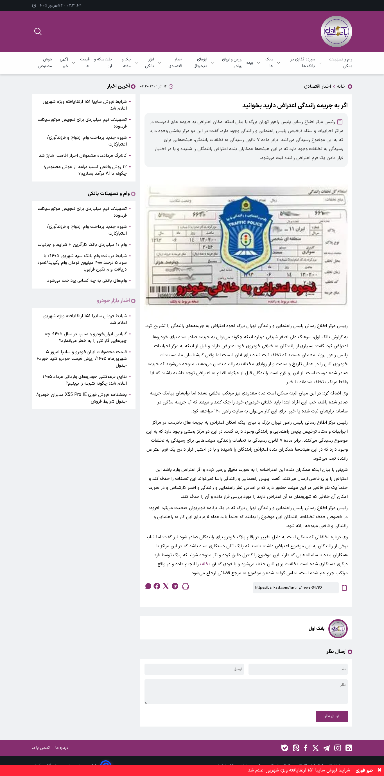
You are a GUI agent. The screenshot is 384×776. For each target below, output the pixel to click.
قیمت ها (84, 62)
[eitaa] (296, 748)
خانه (341, 86)
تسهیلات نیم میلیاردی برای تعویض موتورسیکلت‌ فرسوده (82, 123)
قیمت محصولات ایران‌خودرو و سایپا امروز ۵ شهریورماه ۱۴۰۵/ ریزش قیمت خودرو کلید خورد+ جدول (82, 359)
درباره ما (62, 748)
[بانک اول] (336, 31)
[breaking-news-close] (379, 770)
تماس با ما (41, 748)
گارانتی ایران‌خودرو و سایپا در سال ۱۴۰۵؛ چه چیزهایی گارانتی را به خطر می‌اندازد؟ (86, 337)
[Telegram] (326, 748)
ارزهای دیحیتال (200, 62)
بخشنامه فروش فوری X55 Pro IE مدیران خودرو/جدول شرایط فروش (81, 398)
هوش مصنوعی (45, 62)
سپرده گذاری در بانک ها (302, 62)
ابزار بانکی (149, 62)
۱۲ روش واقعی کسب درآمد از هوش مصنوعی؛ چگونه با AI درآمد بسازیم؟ (85, 170)
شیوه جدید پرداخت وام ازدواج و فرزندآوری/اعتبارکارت (87, 141)
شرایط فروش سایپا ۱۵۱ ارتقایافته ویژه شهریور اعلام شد (85, 105)
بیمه (249, 63)
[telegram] (174, 586)
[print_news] (185, 588)
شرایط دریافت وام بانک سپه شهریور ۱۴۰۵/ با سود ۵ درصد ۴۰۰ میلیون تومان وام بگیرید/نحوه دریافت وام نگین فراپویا (82, 263)
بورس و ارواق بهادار (232, 62)
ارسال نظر (332, 716)
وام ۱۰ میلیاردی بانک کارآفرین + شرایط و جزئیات (82, 244)
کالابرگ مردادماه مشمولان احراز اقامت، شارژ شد (83, 155)
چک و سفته (126, 62)
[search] (38, 31)
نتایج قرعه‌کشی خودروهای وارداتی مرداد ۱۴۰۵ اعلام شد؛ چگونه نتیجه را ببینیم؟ (84, 380)
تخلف (205, 564)
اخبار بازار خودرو (113, 301)
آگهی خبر (64, 62)
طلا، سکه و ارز (103, 62)
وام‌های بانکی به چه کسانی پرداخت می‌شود (87, 280)
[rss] (348, 748)
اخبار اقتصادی (175, 62)
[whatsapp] (147, 586)
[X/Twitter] (315, 748)
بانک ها (269, 62)
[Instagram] (337, 748)
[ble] (284, 748)
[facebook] (156, 586)
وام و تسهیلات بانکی (340, 62)
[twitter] (165, 586)
